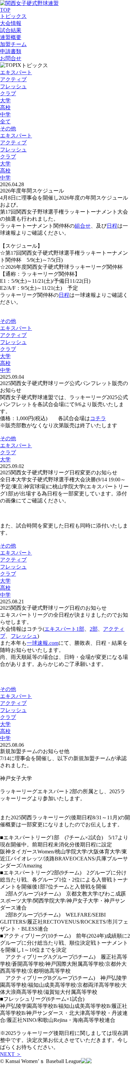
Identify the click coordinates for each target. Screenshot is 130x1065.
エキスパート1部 (64, 629)
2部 (94, 629)
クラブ (8, 93)
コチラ (98, 418)
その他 (8, 128)
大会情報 (10, 23)
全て (5, 121)
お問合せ (10, 58)
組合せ (83, 226)
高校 (5, 107)
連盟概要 (10, 37)
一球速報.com (42, 643)
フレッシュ (13, 86)
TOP (5, 10)
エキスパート (16, 72)
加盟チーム (13, 44)
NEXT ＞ (10, 1054)
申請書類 (10, 51)
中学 (5, 114)
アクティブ (13, 79)
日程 (112, 226)
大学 (5, 100)
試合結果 (10, 30)
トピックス (13, 16)
